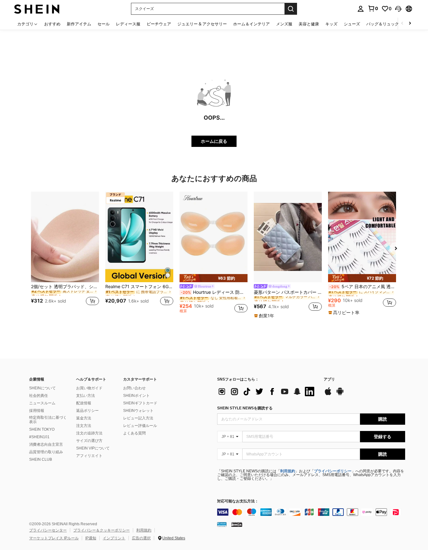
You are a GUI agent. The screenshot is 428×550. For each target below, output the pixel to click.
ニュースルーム (42, 403)
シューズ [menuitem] (352, 23)
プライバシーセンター (48, 530)
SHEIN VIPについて (93, 448)
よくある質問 (134, 433)
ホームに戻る (214, 141)
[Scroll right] (410, 24)
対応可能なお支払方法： (237, 501)
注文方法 (83, 425)
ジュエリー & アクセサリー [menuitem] (202, 23)
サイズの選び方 (89, 440)
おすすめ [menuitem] (52, 23)
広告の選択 (141, 538)
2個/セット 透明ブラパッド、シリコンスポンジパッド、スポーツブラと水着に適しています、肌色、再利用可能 (65, 286)
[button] (398, 9)
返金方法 (83, 418)
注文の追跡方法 (89, 433)
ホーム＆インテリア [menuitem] (251, 23)
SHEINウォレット (138, 410)
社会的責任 (38, 395)
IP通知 (90, 538)
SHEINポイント (136, 395)
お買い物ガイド (89, 388)
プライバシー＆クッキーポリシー (101, 530)
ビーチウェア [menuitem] (159, 23)
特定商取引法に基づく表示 (48, 419)
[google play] (340, 394)
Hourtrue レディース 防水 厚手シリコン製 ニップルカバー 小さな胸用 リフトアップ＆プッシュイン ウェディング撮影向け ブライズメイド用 (214, 292)
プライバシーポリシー (333, 471)
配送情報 (83, 403)
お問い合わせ (134, 388)
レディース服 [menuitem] (128, 23)
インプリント (114, 538)
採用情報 (36, 410)
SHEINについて (42, 388)
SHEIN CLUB (40, 459)
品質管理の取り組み (46, 452)
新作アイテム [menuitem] (79, 23)
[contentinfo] (311, 512)
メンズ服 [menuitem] (284, 23)
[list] (267, 391)
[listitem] (65, 252)
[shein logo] (37, 8)
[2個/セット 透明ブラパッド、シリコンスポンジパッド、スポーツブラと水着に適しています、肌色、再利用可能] (65, 237)
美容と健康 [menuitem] (309, 23)
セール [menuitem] (103, 23)
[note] (214, 278)
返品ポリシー (87, 410)
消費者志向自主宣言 (46, 444)
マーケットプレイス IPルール (54, 538)
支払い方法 (85, 395)
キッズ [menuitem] (331, 23)
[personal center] (360, 9)
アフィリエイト (89, 456)
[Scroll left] (402, 24)
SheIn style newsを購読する (245, 408)
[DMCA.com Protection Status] (236, 524)
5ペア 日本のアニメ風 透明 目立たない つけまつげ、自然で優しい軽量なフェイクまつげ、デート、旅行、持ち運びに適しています (362, 286)
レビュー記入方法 (138, 418)
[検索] (290, 9)
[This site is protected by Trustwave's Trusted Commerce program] (222, 524)
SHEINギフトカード (140, 403)
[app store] (328, 394)
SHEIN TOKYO (42, 429)
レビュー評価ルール (140, 425)
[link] (373, 8)
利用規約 (287, 471)
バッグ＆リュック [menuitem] (382, 23)
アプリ (329, 379)
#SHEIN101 (39, 437)
